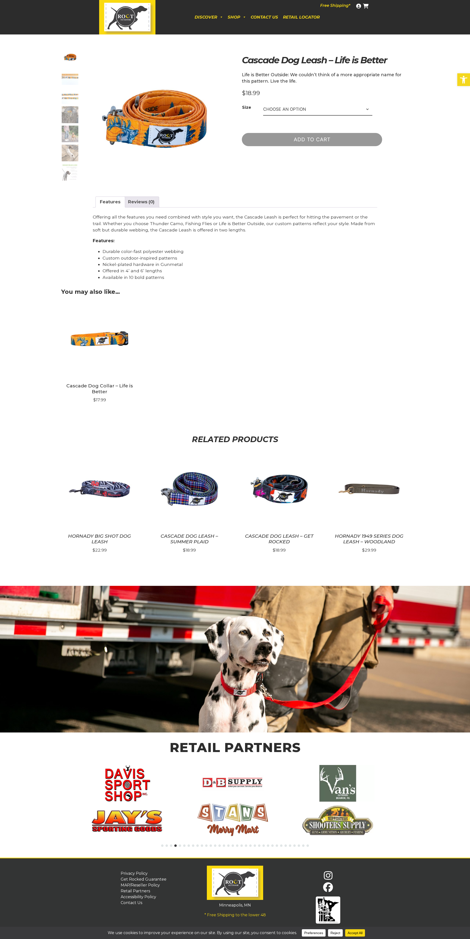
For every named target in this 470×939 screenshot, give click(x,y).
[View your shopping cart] (366, 6)
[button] (463, 79)
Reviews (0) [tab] (141, 201)
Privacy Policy (134, 873)
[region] (235, 659)
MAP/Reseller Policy (140, 885)
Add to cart (312, 139)
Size (246, 107)
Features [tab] (110, 201)
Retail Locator (301, 17)
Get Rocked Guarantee (143, 879)
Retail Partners (135, 891)
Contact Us (264, 17)
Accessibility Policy (138, 897)
